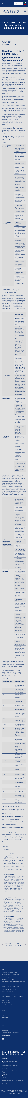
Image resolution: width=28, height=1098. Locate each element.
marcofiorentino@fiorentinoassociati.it (12, 816)
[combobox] (18, 3)
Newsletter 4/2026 (9, 896)
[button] (25, 11)
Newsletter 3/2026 (9, 916)
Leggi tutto (5, 846)
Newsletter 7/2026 (9, 854)
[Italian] (25, 2)
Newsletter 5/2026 (9, 874)
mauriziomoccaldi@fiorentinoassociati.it (13, 821)
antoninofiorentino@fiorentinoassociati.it (13, 827)
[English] (25, 4)
